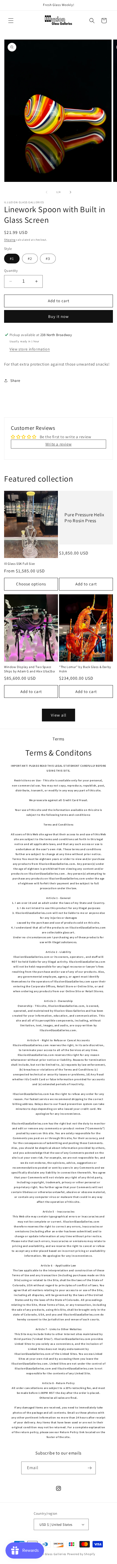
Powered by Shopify (81, 1554)
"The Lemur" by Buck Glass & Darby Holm (85, 669)
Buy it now (58, 316)
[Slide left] (47, 192)
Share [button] (15, 380)
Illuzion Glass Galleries (49, 1554)
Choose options (31, 583)
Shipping (10, 239)
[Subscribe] (90, 1468)
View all (58, 715)
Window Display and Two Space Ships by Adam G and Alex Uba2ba (29, 669)
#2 (30, 258)
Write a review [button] (58, 444)
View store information (30, 349)
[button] (11, 21)
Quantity (11, 270)
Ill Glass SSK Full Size (19, 564)
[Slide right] (70, 192)
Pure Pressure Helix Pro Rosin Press (84, 518)
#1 (12, 258)
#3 (48, 258)
